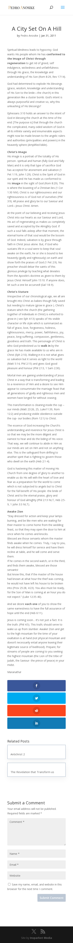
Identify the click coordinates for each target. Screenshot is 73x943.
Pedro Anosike (29, 35)
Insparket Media (41, 938)
